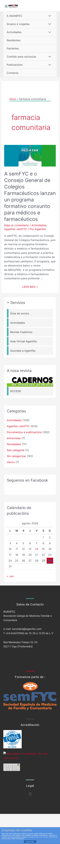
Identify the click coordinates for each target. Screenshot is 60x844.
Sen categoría (15, 450)
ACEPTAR (30, 842)
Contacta (12, 73)
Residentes (13, 40)
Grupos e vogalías (18, 24)
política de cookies (41, 837)
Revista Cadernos (21, 332)
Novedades (14, 444)
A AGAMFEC (14, 15)
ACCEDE (15, 391)
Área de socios (19, 313)
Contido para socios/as (21, 56)
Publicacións (14, 64)
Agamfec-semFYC (15, 229)
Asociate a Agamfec (23, 350)
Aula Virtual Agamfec (23, 341)
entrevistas (14, 438)
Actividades (14, 32)
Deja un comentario (16, 225)
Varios (11, 462)
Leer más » (30, 286)
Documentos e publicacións (24, 432)
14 (36, 549)
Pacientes (13, 48)
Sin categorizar (16, 456)
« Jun (10, 576)
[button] (30, 794)
